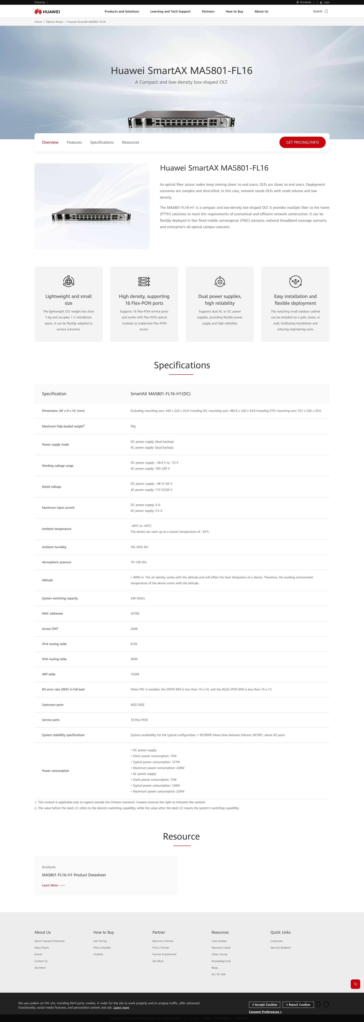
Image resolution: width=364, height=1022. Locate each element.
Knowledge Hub (221, 961)
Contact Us (41, 961)
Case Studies (219, 941)
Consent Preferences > (265, 1011)
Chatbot (98, 954)
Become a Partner (162, 941)
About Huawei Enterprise (49, 941)
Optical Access (54, 21)
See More (40, 967)
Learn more (121, 1007)
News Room (42, 947)
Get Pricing (100, 941)
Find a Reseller (102, 947)
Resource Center (221, 947)
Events (38, 954)
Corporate (276, 941)
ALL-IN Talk (218, 974)
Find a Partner (160, 947)
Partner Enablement (164, 954)
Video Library (220, 954)
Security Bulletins (281, 947)
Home (38, 21)
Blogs (215, 967)
